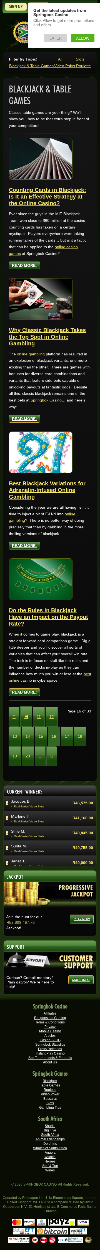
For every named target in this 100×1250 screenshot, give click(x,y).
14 (28, 736)
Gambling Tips (50, 1108)
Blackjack (50, 1081)
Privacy (50, 1027)
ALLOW (82, 38)
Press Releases (50, 1049)
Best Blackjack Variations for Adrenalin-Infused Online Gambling (47, 490)
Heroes (50, 1161)
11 (39, 716)
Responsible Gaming (50, 1018)
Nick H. (17, 848)
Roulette (83, 66)
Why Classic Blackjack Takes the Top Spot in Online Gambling (47, 337)
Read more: (24, 265)
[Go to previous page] (26, 716)
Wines (50, 1170)
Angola (50, 1152)
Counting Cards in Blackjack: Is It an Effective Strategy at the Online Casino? (47, 196)
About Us (50, 1062)
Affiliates (50, 1013)
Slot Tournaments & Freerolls (50, 1058)
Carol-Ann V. (22, 803)
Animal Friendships (50, 1139)
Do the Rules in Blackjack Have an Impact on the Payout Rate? (48, 617)
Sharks (50, 1126)
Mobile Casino (50, 1031)
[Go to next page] (40, 756)
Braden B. (20, 833)
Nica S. (17, 863)
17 (67, 736)
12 (51, 716)
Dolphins (50, 1144)
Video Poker (65, 66)
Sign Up (15, 6)
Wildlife (50, 1157)
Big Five (50, 1130)
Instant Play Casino (50, 1053)
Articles (50, 1036)
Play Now (82, 919)
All (60, 59)
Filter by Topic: (23, 59)
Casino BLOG (50, 1040)
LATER (55, 38)
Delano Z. (19, 818)
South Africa (50, 1135)
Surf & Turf (50, 1166)
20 (28, 756)
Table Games (50, 1085)
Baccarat (50, 1099)
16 (54, 736)
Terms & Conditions (50, 1022)
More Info (81, 980)
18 (80, 736)
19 (14, 756)
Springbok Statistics (50, 1044)
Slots (80, 59)
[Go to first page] (14, 717)
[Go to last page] (51, 756)
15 (41, 736)
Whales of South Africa (50, 1148)
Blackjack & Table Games (31, 66)
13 (14, 736)
